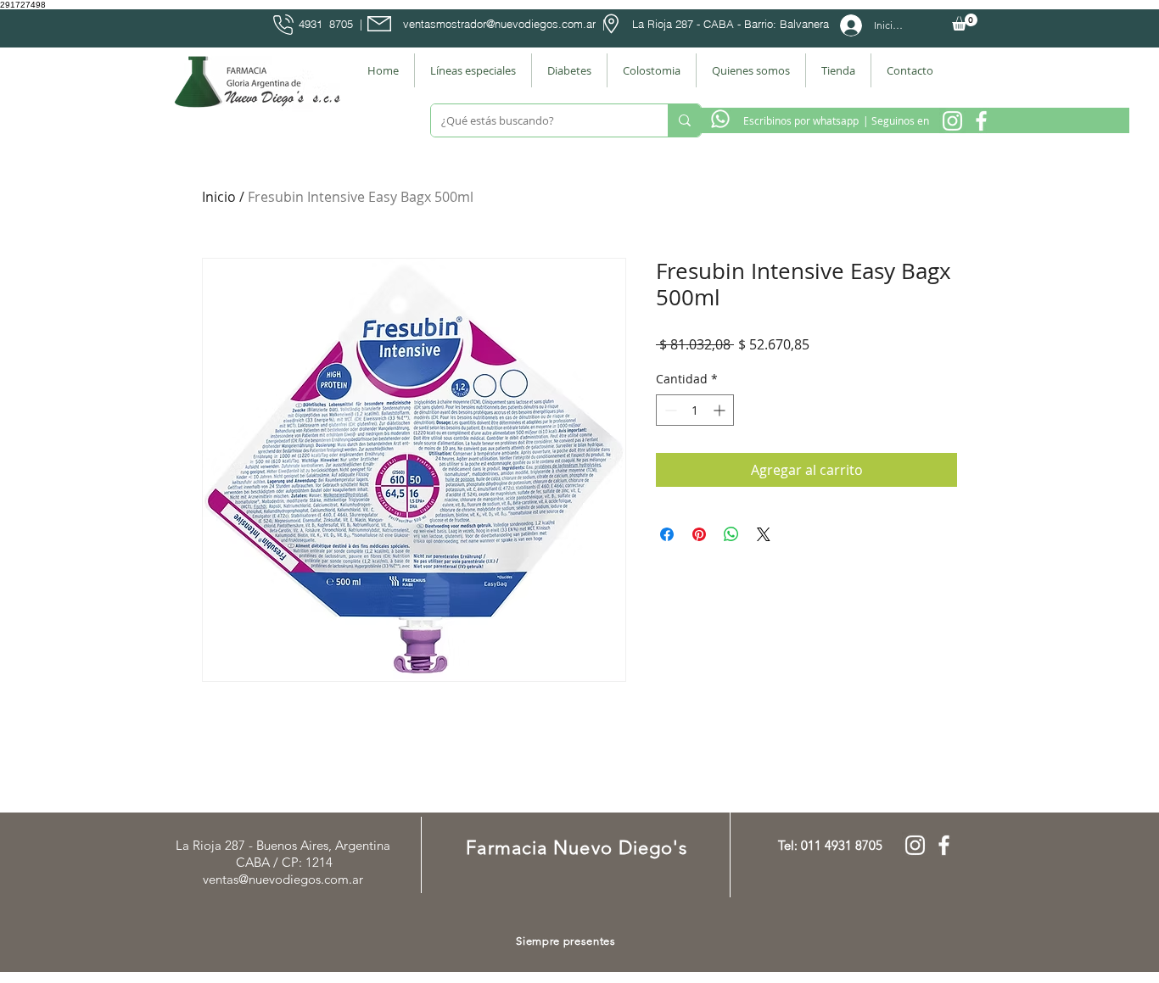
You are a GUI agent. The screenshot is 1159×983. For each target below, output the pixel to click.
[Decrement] (669, 410)
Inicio (219, 196)
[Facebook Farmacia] (981, 121)
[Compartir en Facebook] (667, 534)
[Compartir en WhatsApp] (731, 534)
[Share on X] (763, 534)
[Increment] (720, 410)
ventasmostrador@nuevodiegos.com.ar (499, 24)
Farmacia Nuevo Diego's (576, 847)
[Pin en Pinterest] (699, 534)
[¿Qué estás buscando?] (684, 120)
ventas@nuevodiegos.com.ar (283, 879)
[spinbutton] (695, 410)
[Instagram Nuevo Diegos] (952, 121)
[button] (964, 22)
